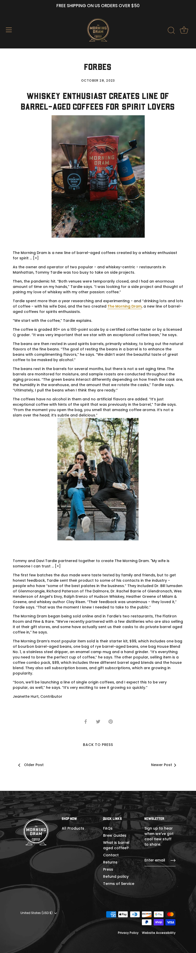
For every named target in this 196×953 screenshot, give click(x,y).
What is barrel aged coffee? (116, 845)
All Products (73, 828)
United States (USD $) (36, 913)
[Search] (171, 30)
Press (108, 869)
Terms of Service (118, 883)
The (110, 306)
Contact (111, 855)
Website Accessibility (159, 933)
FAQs (108, 828)
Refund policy (116, 876)
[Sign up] (173, 860)
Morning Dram (128, 306)
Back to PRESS (98, 744)
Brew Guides (114, 835)
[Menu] (9, 29)
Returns (110, 862)
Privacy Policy (128, 933)
